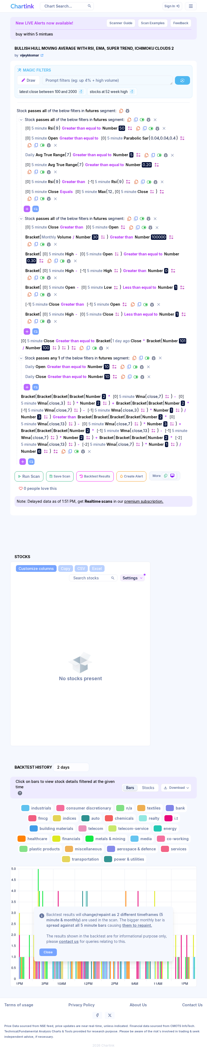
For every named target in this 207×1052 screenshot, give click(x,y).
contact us (69, 941)
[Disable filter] (151, 128)
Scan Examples (153, 23)
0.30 (31, 260)
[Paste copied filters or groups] (35, 209)
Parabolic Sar (136, 138)
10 (107, 366)
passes (34, 110)
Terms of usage (18, 1005)
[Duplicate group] (136, 120)
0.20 (147, 164)
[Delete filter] (164, 128)
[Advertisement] (108, 528)
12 (110, 192)
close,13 (56, 424)
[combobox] (71, 767)
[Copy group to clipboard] (121, 111)
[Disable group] (142, 120)
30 (95, 237)
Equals (66, 191)
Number (110, 128)
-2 (179, 437)
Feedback (180, 23)
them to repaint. (137, 925)
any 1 (55, 358)
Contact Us (192, 1005)
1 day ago (121, 340)
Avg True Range (50, 154)
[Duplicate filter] (144, 128)
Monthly (49, 237)
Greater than (73, 181)
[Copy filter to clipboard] (138, 128)
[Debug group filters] (127, 111)
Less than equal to (139, 287)
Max (102, 191)
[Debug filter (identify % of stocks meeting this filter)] (157, 128)
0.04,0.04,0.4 (163, 138)
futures (92, 110)
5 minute (39, 128)
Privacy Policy (81, 1005)
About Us (138, 1005)
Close (53, 191)
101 (182, 340)
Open (53, 138)
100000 (158, 237)
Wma (140, 396)
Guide (120, 23)
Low (108, 287)
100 (46, 347)
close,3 (56, 403)
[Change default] (130, 128)
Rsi (51, 128)
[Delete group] (155, 120)
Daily (29, 154)
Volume (64, 237)
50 (121, 128)
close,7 (154, 396)
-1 (90, 181)
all (44, 110)
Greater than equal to (81, 128)
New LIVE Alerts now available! (44, 23)
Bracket (32, 237)
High (69, 254)
